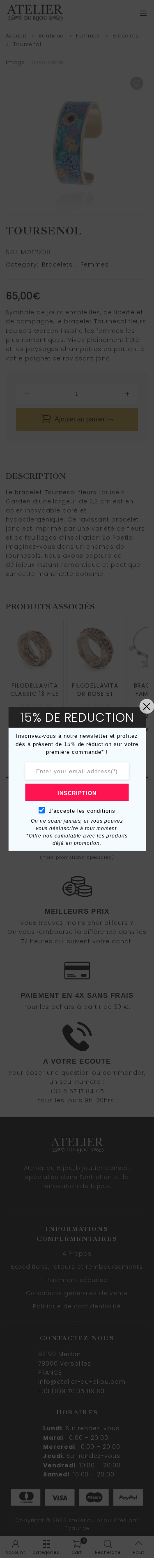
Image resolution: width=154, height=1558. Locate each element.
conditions (100, 810)
